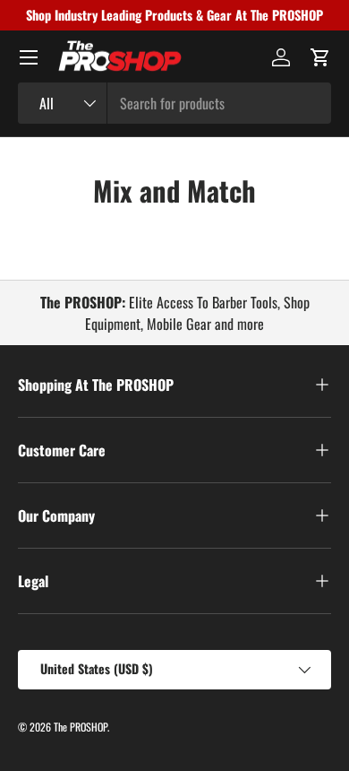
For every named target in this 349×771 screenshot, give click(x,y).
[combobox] (174, 103)
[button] (320, 57)
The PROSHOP (80, 726)
